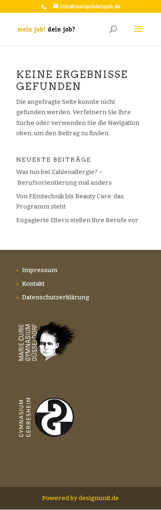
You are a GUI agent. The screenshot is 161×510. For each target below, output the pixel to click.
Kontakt (33, 283)
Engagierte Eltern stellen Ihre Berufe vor (77, 220)
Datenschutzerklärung (55, 297)
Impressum (39, 270)
